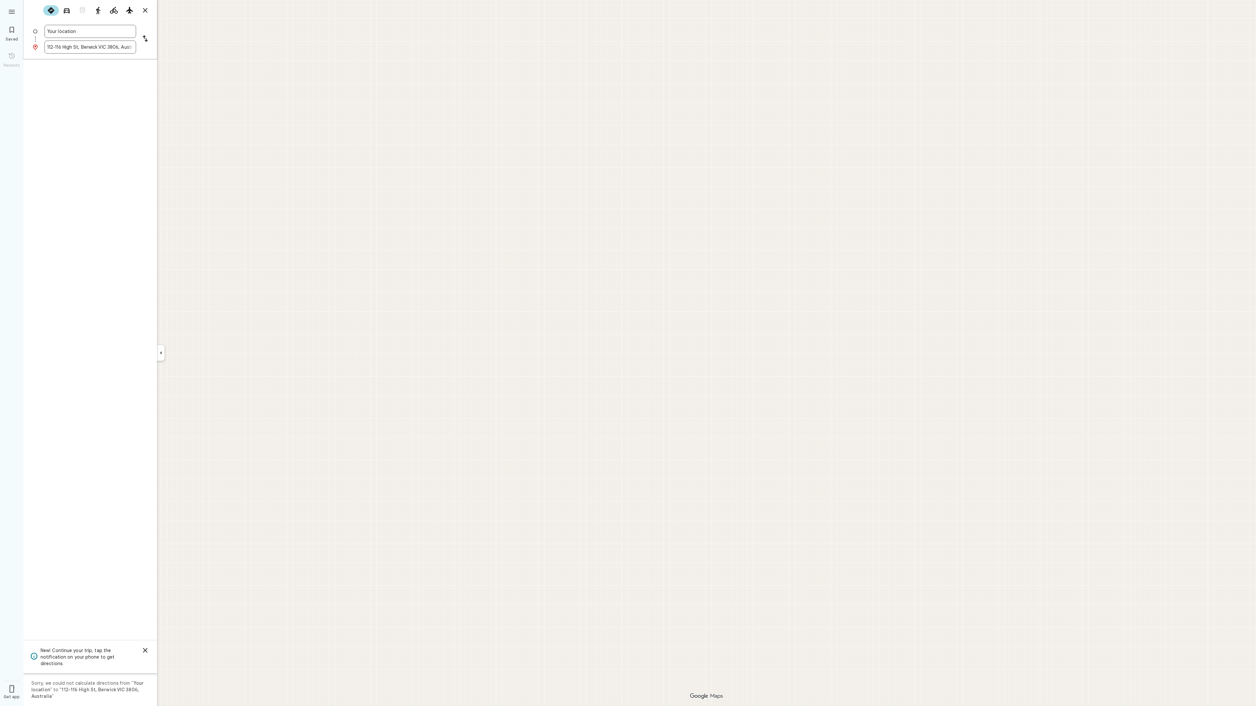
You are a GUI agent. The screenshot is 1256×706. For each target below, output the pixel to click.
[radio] (51, 10)
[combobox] (90, 31)
